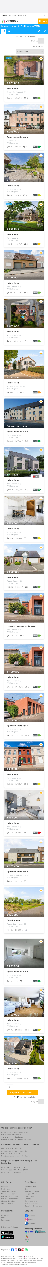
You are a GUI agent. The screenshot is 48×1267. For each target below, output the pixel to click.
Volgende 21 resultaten (21, 1092)
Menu (44, 21)
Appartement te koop (17, 137)
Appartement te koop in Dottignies (14, 1132)
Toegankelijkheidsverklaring (10, 1264)
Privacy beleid (33, 1258)
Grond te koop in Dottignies (12, 1137)
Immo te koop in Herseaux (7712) (13, 1172)
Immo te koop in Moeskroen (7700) (15, 1170)
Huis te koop (13, 88)
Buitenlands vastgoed (18, 15)
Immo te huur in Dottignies (11, 1149)
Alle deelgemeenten (29, 1263)
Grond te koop (14, 920)
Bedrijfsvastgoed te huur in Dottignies (15, 1156)
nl (45, 16)
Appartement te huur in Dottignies (14, 1151)
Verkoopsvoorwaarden (25, 1261)
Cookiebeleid (22, 1258)
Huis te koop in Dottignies (11, 1135)
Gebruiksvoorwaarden (9, 1258)
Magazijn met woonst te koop (21, 626)
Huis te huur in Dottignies (10, 1153)
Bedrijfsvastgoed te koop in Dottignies (16, 1139)
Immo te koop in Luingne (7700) (13, 1167)
